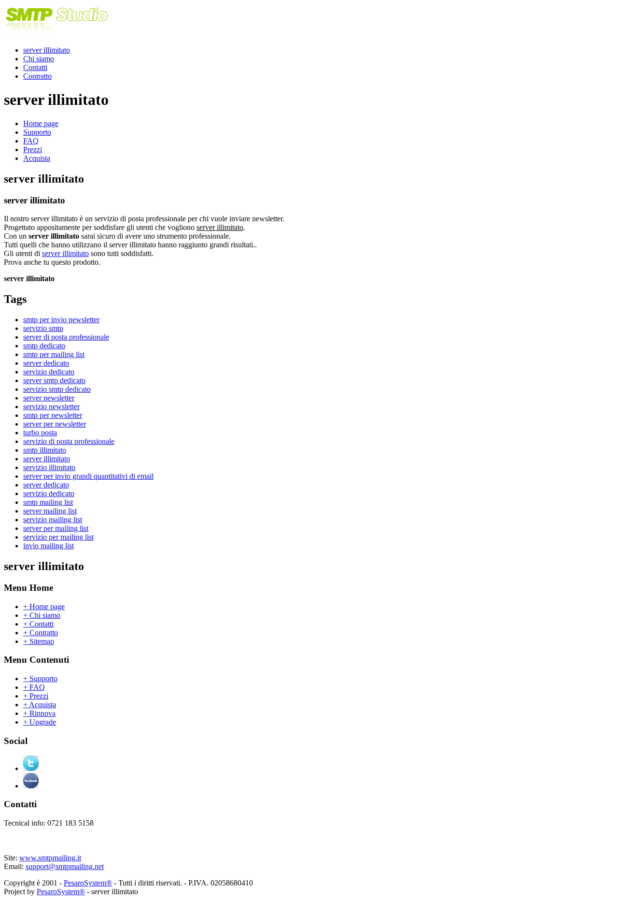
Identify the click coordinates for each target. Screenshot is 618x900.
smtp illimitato (44, 450)
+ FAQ (34, 687)
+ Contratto (40, 633)
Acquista (36, 158)
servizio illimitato (49, 467)
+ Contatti (38, 624)
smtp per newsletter (52, 415)
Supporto (37, 132)
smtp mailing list (48, 502)
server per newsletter (54, 424)
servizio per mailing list (58, 537)
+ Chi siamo (41, 615)
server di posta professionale (66, 337)
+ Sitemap (38, 641)
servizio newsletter (51, 406)
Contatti (35, 67)
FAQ (31, 141)
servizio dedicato (48, 372)
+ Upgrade (39, 722)
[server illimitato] (57, 33)
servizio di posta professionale (68, 441)
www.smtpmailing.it (50, 858)
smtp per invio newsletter (61, 319)
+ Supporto (40, 678)
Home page (40, 123)
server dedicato (46, 363)
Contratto (37, 76)
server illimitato (46, 50)
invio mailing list (48, 546)
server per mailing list (55, 528)
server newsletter (48, 398)
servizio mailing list (52, 519)
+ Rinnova (39, 713)
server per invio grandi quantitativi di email (88, 476)
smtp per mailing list (53, 354)
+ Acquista (39, 704)
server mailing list (50, 511)
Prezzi (32, 149)
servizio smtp (43, 328)
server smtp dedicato (54, 380)
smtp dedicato (44, 346)
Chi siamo (38, 59)
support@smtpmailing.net (65, 866)
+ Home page (44, 606)
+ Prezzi (35, 696)
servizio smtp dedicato (57, 389)
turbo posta (40, 433)
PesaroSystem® (88, 883)
